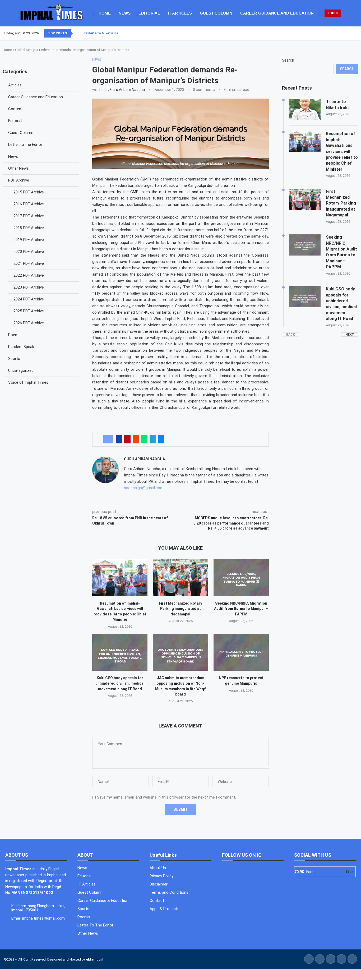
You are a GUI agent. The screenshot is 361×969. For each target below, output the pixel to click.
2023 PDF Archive (28, 287)
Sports (14, 358)
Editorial (149, 13)
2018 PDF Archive (28, 227)
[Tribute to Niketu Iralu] (305, 109)
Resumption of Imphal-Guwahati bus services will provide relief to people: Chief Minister (342, 151)
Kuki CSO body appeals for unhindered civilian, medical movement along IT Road (120, 683)
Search (288, 60)
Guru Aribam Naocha (127, 89)
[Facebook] (345, 33)
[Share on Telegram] (153, 439)
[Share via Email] (161, 439)
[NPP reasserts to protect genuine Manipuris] (241, 652)
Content (15, 108)
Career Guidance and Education (277, 13)
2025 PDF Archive (28, 311)
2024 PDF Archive (28, 299)
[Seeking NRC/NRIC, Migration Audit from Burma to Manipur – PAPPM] (241, 577)
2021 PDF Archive (28, 263)
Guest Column (216, 13)
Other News (18, 168)
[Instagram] (351, 33)
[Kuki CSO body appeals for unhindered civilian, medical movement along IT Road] (119, 652)
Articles (15, 85)
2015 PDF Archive (28, 192)
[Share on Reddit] (136, 439)
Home (105, 13)
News (125, 13)
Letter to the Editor (25, 144)
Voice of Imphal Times (28, 382)
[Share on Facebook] (119, 439)
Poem (13, 334)
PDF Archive (18, 180)
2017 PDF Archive (28, 216)
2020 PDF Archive (28, 251)
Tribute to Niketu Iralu (103, 33)
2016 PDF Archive (28, 204)
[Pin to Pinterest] (127, 439)
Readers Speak (21, 346)
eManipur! (94, 959)
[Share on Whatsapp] (144, 439)
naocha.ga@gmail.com (144, 487)
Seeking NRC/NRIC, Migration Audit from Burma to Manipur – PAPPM (241, 608)
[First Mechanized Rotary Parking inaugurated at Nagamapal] (180, 577)
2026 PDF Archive (28, 323)
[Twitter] (348, 33)
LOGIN (333, 13)
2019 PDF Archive (28, 239)
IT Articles (180, 13)
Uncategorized (21, 370)
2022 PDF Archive (28, 275)
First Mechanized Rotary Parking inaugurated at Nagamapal (180, 608)
